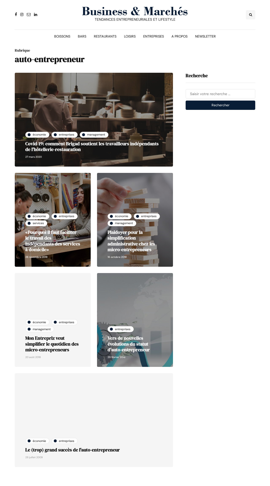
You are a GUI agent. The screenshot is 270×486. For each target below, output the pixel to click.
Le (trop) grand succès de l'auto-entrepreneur (72, 450)
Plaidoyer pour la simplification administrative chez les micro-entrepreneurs (131, 241)
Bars (82, 36)
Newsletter (205, 36)
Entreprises (153, 36)
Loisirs (130, 36)
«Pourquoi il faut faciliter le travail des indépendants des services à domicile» (52, 241)
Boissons (62, 36)
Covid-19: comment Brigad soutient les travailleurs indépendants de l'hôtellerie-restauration (92, 146)
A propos (179, 36)
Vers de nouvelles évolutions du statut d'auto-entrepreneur (129, 344)
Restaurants (105, 36)
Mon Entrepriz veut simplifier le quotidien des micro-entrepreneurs (52, 344)
